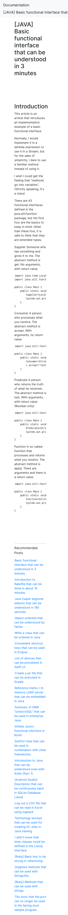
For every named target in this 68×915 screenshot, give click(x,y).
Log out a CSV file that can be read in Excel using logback (30, 807)
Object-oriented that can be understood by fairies (29, 622)
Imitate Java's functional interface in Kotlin (29, 731)
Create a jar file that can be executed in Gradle (28, 677)
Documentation (16, 5)
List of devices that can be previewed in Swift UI (28, 662)
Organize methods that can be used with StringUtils (30, 871)
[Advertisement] (30, 91)
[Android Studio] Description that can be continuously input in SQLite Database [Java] (29, 788)
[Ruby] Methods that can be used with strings (28, 886)
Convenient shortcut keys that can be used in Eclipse (29, 648)
